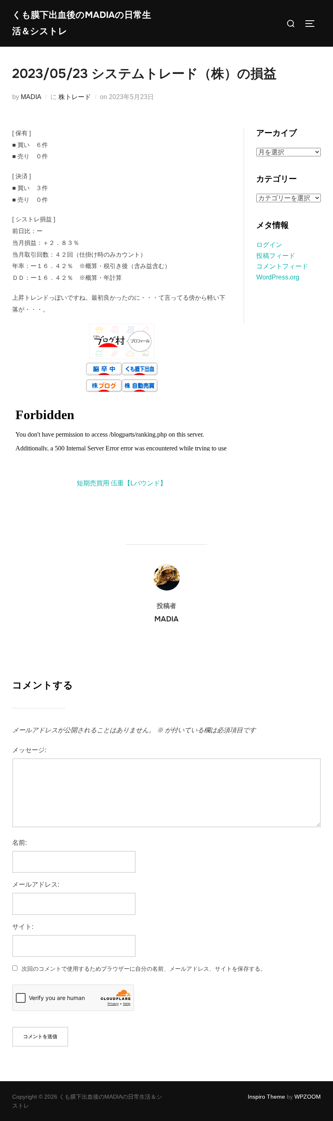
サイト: (22, 926)
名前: (19, 842)
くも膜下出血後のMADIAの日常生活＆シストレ (81, 23)
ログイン (269, 244)
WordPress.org (277, 277)
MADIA (31, 96)
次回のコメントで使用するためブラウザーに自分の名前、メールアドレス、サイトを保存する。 (144, 968)
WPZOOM (307, 1096)
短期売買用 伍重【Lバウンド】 (121, 483)
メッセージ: (29, 750)
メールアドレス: (35, 884)
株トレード (74, 96)
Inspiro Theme (266, 1096)
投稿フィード (275, 255)
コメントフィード (282, 266)
